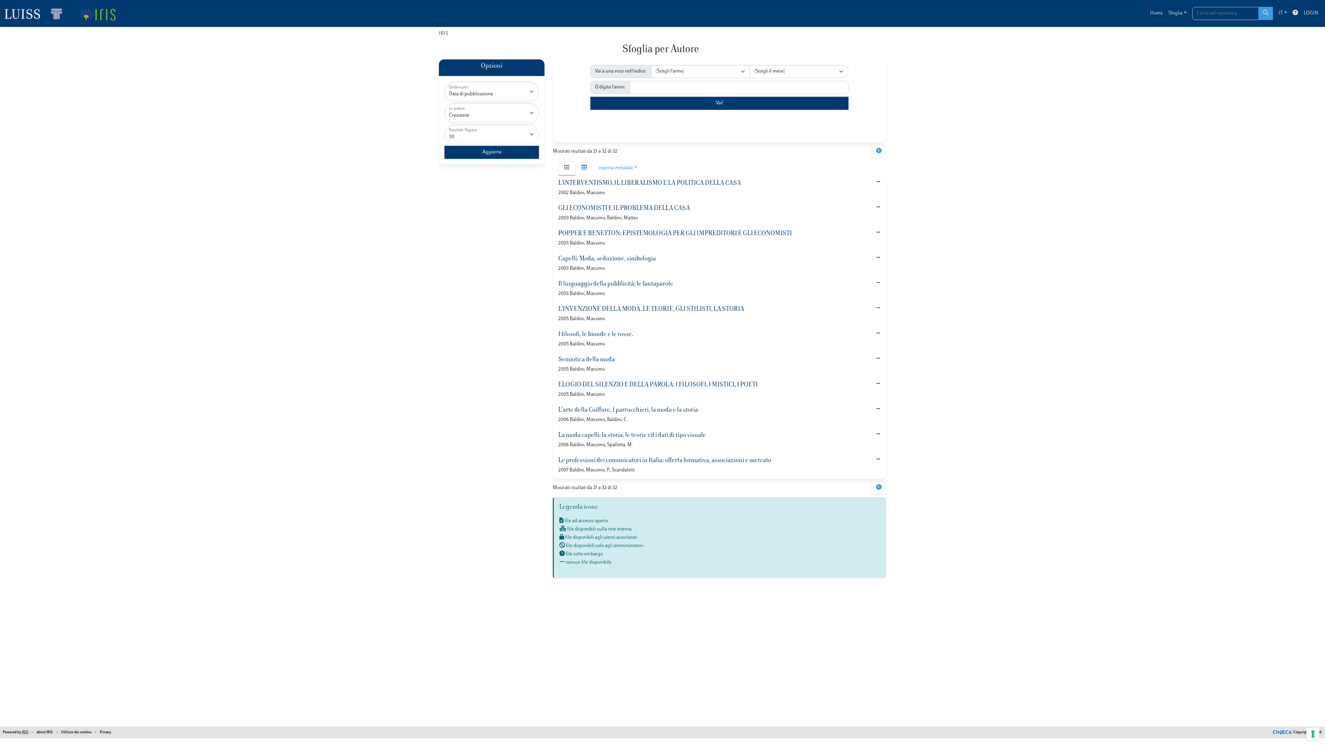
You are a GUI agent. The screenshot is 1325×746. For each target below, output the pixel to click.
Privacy (105, 732)
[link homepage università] (97, 13)
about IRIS (45, 732)
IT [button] (1280, 13)
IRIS (443, 33)
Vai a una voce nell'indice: (621, 71)
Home (1156, 13)
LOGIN (1311, 13)
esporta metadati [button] (616, 168)
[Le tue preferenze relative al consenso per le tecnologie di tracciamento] (1312, 733)
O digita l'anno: (610, 87)
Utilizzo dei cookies (76, 732)
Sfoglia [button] (1175, 13)
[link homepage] (36, 13)
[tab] (567, 168)
